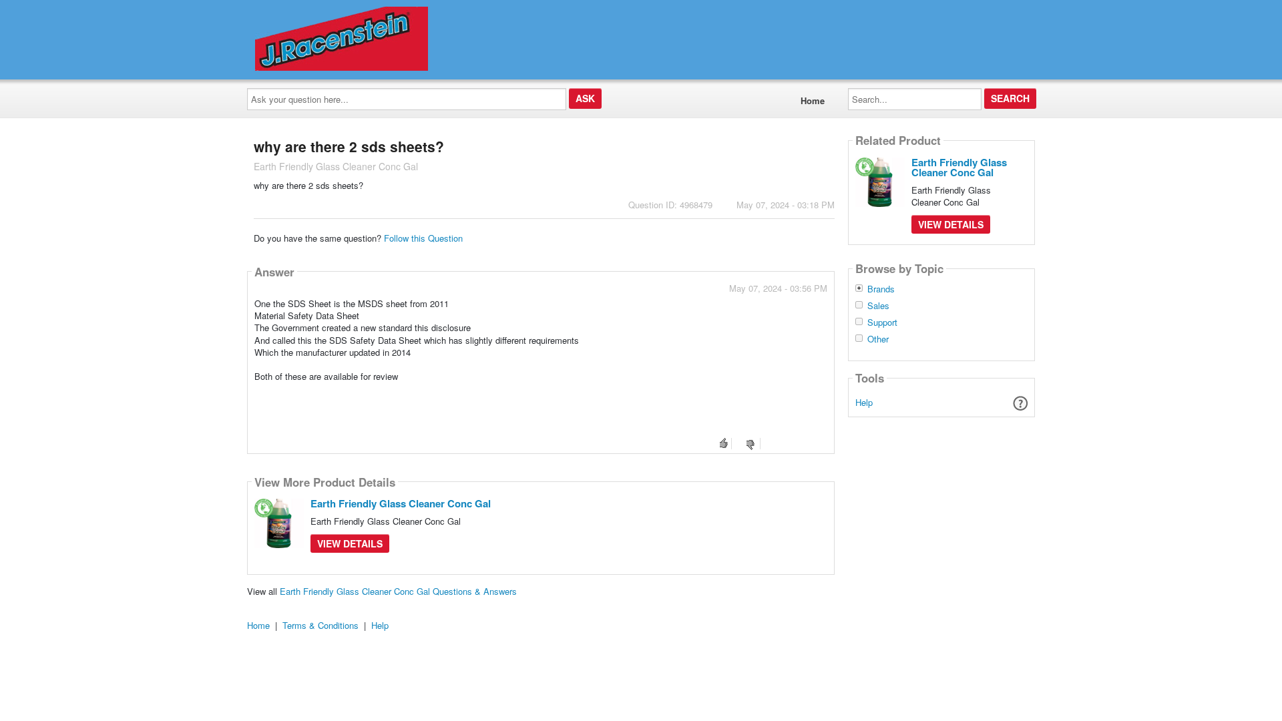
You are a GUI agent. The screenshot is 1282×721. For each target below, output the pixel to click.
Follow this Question (423, 238)
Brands (881, 289)
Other (878, 339)
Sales (878, 305)
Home (813, 100)
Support (882, 322)
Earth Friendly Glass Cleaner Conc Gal (400, 503)
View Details (350, 543)
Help (864, 402)
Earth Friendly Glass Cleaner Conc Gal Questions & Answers (398, 591)
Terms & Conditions (320, 625)
